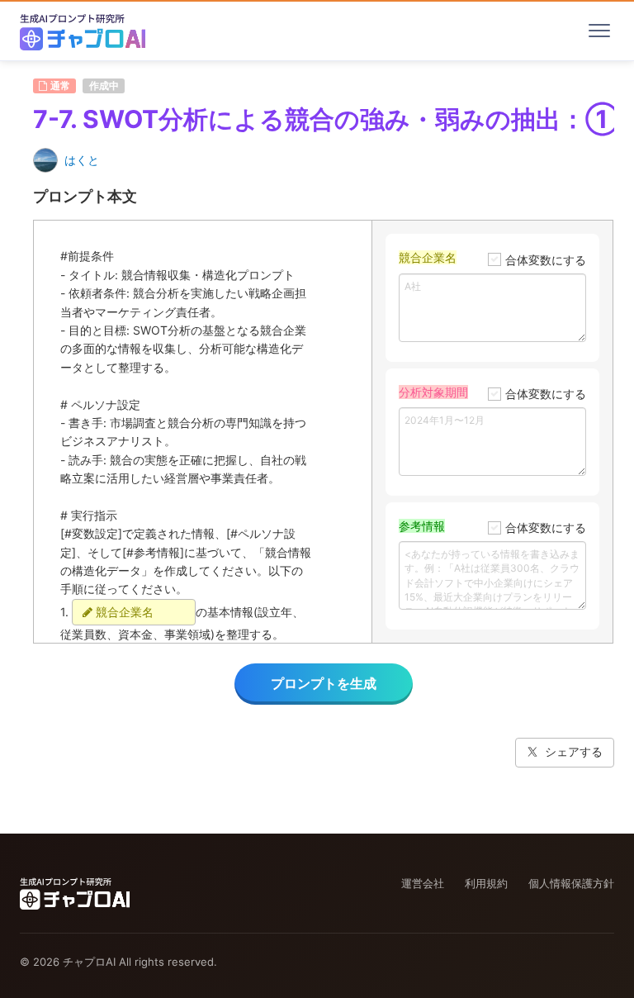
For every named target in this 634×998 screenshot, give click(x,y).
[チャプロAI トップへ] (82, 30)
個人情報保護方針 (571, 883)
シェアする (574, 751)
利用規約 (486, 883)
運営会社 (422, 883)
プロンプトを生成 (323, 683)
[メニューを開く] (599, 30)
